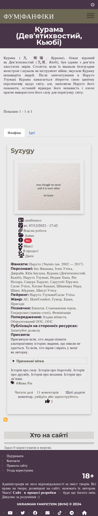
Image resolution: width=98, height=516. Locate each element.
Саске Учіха (20, 285)
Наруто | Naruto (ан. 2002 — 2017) (56, 263)
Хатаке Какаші (43, 285)
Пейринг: (20, 295)
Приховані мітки (30, 360)
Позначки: (21, 308)
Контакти (13, 460)
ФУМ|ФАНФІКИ (29, 16)
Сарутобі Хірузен (64, 281)
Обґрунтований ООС (27, 321)
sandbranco (33, 220)
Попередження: (26, 317)
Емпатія (38, 307)
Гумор (57, 299)
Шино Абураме (22, 290)
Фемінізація (61, 312)
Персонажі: (22, 268)
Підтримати (15, 456)
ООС (49, 321)
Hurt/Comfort (40, 299)
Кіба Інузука (35, 273)
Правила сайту (17, 465)
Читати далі (24, 392)
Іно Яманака (43, 268)
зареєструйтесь (66, 396)
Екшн (68, 299)
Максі (28, 245)
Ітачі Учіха (63, 268)
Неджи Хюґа (60, 277)
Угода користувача (20, 470)
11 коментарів (48, 392)
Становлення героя (60, 307)
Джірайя (17, 273)
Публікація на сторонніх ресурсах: (44, 326)
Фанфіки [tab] (14, 132)
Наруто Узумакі (35, 277)
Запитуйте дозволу (25, 330)
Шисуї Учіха (46, 290)
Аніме (29, 235)
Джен (29, 255)
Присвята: (20, 335)
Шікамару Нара (69, 285)
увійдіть (40, 396)
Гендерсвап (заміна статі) (30, 312)
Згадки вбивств (54, 316)
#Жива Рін (24, 383)
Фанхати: (19, 264)
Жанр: (16, 299)
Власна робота (35, 230)
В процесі (30, 250)
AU (25, 299)
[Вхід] (92, 4)
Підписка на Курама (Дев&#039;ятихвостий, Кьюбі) (5, 420)
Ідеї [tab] (32, 132)
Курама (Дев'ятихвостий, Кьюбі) (48, 275)
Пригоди (17, 303)
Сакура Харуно (36, 281)
